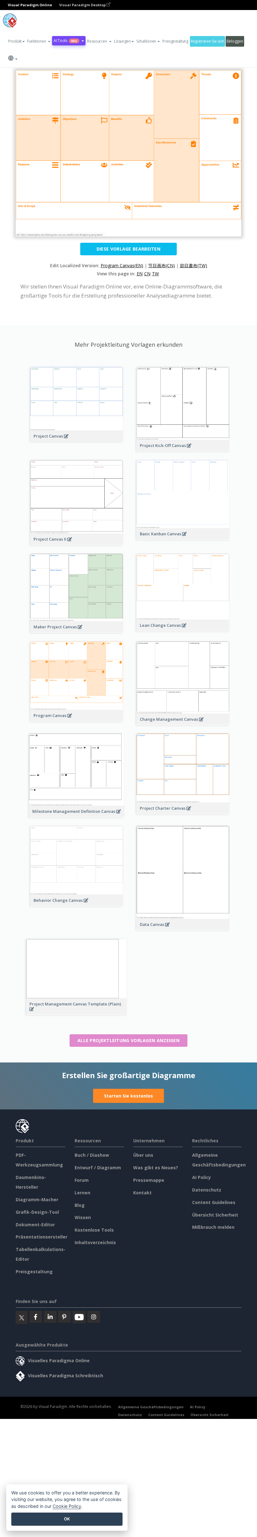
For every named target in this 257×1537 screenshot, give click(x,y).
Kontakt (142, 1193)
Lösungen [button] (122, 41)
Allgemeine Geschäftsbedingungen (151, 1407)
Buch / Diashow (92, 1155)
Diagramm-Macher (37, 1199)
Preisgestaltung (175, 41)
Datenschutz (206, 1190)
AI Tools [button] (65, 40)
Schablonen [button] (146, 41)
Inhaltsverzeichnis (95, 1242)
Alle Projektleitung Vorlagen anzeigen (128, 1040)
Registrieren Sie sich (207, 41)
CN (147, 274)
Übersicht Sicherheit (215, 1215)
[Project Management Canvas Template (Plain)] (76, 1012)
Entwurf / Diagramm (98, 1168)
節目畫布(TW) (193, 265)
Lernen (82, 1193)
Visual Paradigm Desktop (83, 5)
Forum (82, 1180)
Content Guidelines (213, 1202)
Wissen (83, 1217)
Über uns (143, 1155)
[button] (38, 41)
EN (140, 274)
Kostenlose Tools (94, 1230)
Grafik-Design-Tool (37, 1212)
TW (155, 274)
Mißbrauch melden (213, 1227)
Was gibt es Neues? (155, 1168)
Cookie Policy (67, 1506)
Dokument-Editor (35, 1225)
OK (67, 1518)
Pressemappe (148, 1180)
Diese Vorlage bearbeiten (128, 249)
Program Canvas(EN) (122, 265)
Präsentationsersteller (41, 1237)
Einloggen (235, 41)
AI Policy (201, 1177)
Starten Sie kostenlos (128, 1096)
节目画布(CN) (161, 265)
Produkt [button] (15, 41)
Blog (80, 1205)
